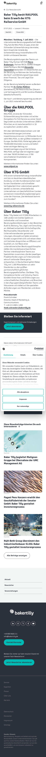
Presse (6, 691)
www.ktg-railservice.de (14, 205)
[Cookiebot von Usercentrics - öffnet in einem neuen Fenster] (34, 348)
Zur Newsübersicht (13, 10)
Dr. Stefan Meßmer (22, 87)
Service (6, 682)
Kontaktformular (13, 642)
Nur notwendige (23, 406)
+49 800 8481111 (10, 634)
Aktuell (7, 579)
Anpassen (23, 399)
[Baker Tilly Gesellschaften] (22, 612)
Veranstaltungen (11, 591)
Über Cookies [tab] (38, 355)
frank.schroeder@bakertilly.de (17, 307)
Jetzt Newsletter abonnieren (19, 662)
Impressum (8, 720)
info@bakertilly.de (11, 636)
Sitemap (7, 725)
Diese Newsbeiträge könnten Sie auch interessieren (22, 425)
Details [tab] (23, 355)
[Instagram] (18, 623)
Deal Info (8, 32)
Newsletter (9, 585)
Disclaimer (8, 716)
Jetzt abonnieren (13, 326)
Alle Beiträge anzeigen (17, 555)
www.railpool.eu (11, 166)
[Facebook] (28, 623)
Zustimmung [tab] (8, 355)
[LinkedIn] (13, 623)
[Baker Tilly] (10, 3)
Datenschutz (8, 711)
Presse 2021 (20, 32)
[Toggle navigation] (40, 2)
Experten (7, 687)
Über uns (7, 696)
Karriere (7, 700)
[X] (23, 623)
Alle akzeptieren (23, 392)
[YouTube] (33, 623)
